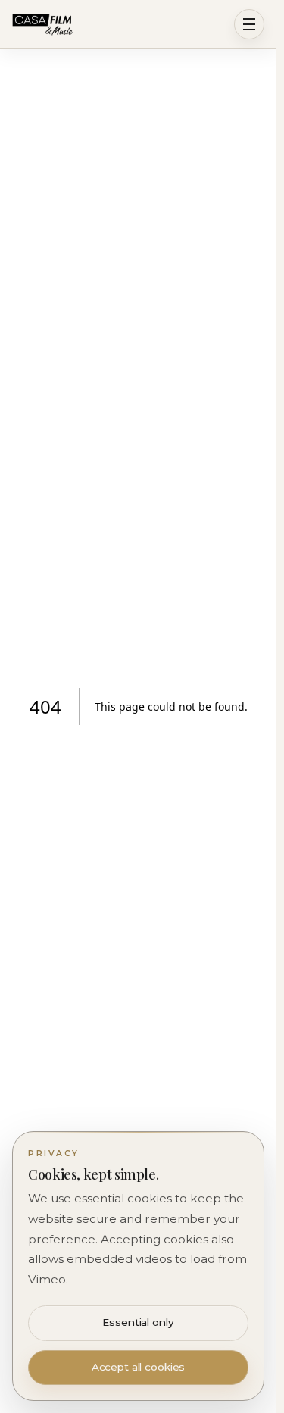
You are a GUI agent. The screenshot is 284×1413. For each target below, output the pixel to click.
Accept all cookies (139, 1367)
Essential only (137, 1322)
